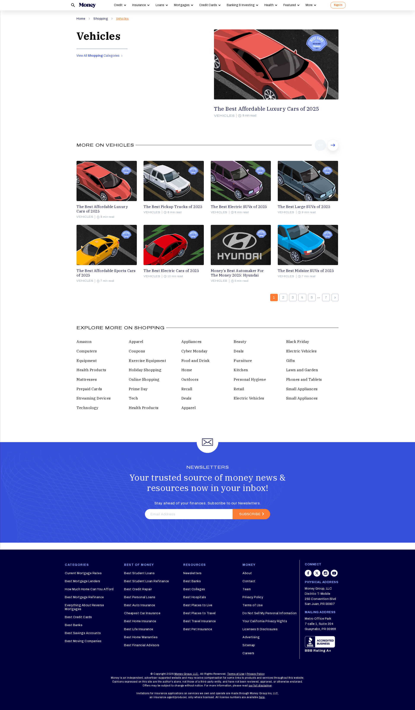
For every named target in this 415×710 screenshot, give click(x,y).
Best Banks (73, 625)
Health (269, 5)
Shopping (100, 18)
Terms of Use (253, 605)
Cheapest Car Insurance (142, 613)
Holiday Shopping (145, 370)
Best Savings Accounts (83, 633)
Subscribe (249, 514)
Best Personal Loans (139, 597)
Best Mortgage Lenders (82, 581)
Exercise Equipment (147, 360)
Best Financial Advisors (142, 645)
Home (81, 18)
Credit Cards (208, 5)
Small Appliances (302, 389)
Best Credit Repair (138, 589)
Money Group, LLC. (186, 673)
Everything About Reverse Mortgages (84, 607)
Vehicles (122, 18)
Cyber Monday (194, 351)
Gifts (290, 360)
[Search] (73, 5)
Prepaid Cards (89, 389)
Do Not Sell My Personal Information (270, 613)
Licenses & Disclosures (260, 629)
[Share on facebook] (308, 573)
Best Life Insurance (138, 629)
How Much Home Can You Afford (89, 589)
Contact (249, 581)
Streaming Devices (94, 398)
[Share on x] (316, 573)
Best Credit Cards (78, 617)
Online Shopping (144, 379)
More (309, 5)
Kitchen (241, 370)
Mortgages (182, 5)
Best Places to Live (197, 605)
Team (247, 589)
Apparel (136, 341)
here (262, 697)
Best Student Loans (139, 573)
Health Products (91, 370)
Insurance (139, 5)
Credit (118, 5)
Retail (239, 389)
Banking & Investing (241, 5)
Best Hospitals (194, 597)
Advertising (251, 637)
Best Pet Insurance (197, 629)
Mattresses (87, 379)
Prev (320, 150)
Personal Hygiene (250, 379)
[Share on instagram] (325, 573)
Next (333, 150)
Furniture (243, 360)
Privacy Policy (253, 597)
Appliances (191, 341)
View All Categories (98, 55)
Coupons (137, 351)
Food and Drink (195, 360)
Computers (87, 351)
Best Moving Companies (83, 641)
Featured (289, 5)
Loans (160, 5)
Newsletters (192, 573)
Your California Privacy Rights (265, 621)
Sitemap (249, 645)
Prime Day (138, 389)
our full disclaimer (260, 685)
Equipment (87, 360)
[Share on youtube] (334, 573)
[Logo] (87, 5)
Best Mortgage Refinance (84, 597)
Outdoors (190, 379)
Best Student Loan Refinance (146, 581)
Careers (248, 653)
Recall (186, 389)
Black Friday (297, 341)
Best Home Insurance (140, 621)
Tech (133, 398)
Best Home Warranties (141, 637)
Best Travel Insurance (199, 621)
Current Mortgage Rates (83, 573)
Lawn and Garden (302, 370)
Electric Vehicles (301, 351)
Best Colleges (194, 589)
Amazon (84, 341)
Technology (87, 407)
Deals (239, 351)
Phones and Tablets (304, 379)
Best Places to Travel (199, 613)
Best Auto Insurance (139, 605)
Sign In (338, 4)
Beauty (240, 341)
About (247, 573)
